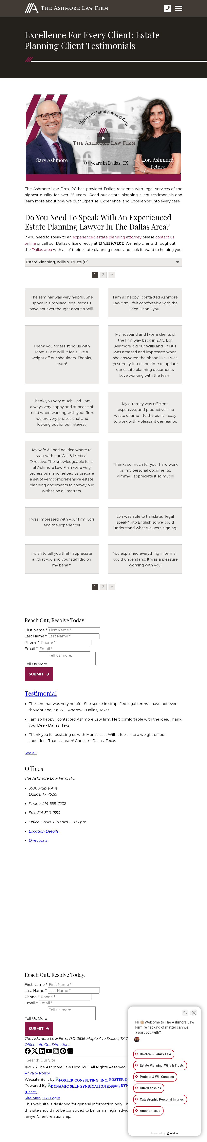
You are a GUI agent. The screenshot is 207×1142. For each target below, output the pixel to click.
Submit (36, 674)
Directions (38, 840)
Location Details (44, 831)
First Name (36, 630)
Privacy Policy (37, 1073)
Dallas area (42, 250)
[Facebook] (28, 1053)
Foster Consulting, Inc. (133, 1079)
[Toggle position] (185, 1013)
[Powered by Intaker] (173, 1133)
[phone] (167, 8)
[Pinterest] (63, 1053)
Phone (32, 642)
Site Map (33, 1098)
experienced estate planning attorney (107, 237)
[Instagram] (56, 1053)
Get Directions (57, 1045)
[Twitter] (35, 1053)
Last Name (36, 636)
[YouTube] (49, 1053)
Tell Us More (36, 664)
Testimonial (41, 693)
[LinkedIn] (42, 1053)
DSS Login (51, 1098)
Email (31, 649)
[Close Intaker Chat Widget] (193, 1013)
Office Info (34, 1045)
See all (31, 753)
